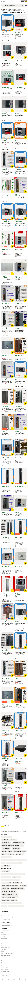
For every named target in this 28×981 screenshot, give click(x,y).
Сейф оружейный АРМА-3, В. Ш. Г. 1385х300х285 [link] (19, 681)
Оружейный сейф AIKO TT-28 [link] (7, 89)
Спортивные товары (5, 955)
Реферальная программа (6, 925)
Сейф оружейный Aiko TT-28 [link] (7, 143)
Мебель (2, 932)
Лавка (8, 979)
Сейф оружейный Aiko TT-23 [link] (7, 459)
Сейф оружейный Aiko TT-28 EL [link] (7, 35)
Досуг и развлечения (5, 930)
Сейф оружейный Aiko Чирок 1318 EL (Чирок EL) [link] (20, 733)
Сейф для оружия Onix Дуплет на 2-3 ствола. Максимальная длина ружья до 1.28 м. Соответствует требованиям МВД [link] (20, 434)
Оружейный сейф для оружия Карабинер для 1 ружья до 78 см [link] (20, 409)
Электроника (4, 938)
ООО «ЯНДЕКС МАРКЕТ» (10, 974)
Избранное (14, 979)
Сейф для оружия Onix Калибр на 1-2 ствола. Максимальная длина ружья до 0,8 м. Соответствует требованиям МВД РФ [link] (7, 515)
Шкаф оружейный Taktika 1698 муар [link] (7, 488)
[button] (26, 5)
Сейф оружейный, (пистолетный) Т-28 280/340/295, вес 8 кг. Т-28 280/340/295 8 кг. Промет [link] (7, 279)
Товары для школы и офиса (7, 953)
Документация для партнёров (7, 917)
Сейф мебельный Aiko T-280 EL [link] (7, 568)
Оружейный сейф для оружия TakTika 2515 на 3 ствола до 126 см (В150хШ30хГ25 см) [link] (7, 331)
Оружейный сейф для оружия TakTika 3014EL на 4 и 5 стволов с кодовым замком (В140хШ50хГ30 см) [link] (7, 788)
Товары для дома (5, 942)
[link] (6, 837)
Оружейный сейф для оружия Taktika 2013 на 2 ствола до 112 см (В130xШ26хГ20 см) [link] (7, 681)
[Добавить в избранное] (12, 16)
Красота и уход (4, 945)
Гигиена (3, 936)
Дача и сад (3, 949)
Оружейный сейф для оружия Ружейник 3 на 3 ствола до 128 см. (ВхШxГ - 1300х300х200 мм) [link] (7, 653)
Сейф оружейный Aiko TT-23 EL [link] (20, 624)
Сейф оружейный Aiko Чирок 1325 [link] (20, 539)
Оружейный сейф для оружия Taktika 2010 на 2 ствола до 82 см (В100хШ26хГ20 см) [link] (20, 306)
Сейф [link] (16, 760)
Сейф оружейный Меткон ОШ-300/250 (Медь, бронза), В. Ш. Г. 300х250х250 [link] (7, 624)
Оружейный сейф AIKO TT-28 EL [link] (20, 116)
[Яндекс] (11, 976)
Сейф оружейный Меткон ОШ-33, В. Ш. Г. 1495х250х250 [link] (7, 815)
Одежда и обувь (4, 940)
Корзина (19, 979)
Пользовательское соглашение (7, 965)
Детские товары (4, 960)
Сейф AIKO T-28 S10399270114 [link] (18, 279)
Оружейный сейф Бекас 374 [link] (7, 197)
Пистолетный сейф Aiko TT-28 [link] (20, 63)
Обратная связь (4, 967)
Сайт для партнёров (5, 919)
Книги (2, 951)
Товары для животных (6, 957)
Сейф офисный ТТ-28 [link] (19, 34)
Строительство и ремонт (6, 959)
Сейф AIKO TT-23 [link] (18, 787)
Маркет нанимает (5, 969)
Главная (3, 979)
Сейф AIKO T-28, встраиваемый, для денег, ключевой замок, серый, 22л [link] (20, 143)
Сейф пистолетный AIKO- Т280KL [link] (7, 707)
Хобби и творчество (5, 947)
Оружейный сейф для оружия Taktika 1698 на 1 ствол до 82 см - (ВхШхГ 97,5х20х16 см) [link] (7, 172)
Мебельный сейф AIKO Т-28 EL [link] (20, 568)
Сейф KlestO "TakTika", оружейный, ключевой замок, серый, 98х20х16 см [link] (7, 596)
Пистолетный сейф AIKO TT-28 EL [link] (7, 116)
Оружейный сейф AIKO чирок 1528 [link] (20, 488)
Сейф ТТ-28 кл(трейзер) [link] (7, 357)
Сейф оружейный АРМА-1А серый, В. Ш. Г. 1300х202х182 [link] (7, 434)
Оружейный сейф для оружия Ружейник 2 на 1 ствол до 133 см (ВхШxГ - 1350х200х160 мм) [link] (7, 539)
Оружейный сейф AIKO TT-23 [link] (20, 596)
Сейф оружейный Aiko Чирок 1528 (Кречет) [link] (20, 653)
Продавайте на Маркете (6, 915)
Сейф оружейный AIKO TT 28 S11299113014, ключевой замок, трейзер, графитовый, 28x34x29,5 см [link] (7, 63)
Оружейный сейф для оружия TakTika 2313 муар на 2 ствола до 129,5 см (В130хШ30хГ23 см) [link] (20, 459)
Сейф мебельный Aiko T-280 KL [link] (7, 224)
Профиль (25, 979)
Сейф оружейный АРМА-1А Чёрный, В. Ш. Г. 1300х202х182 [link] (7, 409)
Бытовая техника (5, 934)
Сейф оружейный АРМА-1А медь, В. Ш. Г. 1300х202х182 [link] (20, 358)
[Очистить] (22, 5)
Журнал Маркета (5, 971)
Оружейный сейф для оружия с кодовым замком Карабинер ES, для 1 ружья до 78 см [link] (20, 331)
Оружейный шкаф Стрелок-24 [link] (6, 251)
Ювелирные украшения (6, 962)
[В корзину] (12, 29)
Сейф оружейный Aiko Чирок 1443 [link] (6, 760)
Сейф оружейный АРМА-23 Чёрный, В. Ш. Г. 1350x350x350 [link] (20, 707)
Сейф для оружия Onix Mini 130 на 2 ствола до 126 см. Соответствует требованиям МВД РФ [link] (7, 306)
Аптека (2, 943)
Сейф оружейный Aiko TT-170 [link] (20, 382)
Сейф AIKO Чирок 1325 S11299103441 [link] (20, 815)
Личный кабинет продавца (7, 914)
